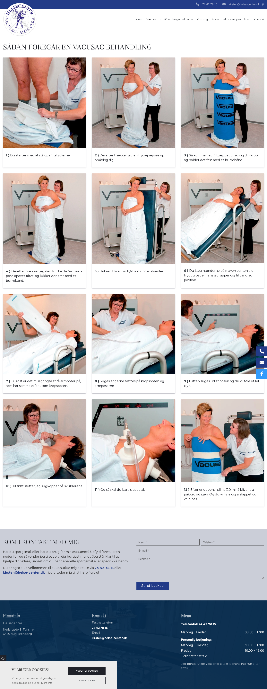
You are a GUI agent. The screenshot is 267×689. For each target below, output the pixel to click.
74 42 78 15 (210, 4)
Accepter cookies (87, 670)
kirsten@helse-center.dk (244, 4)
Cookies (3, 658)
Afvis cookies (87, 680)
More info (46, 682)
